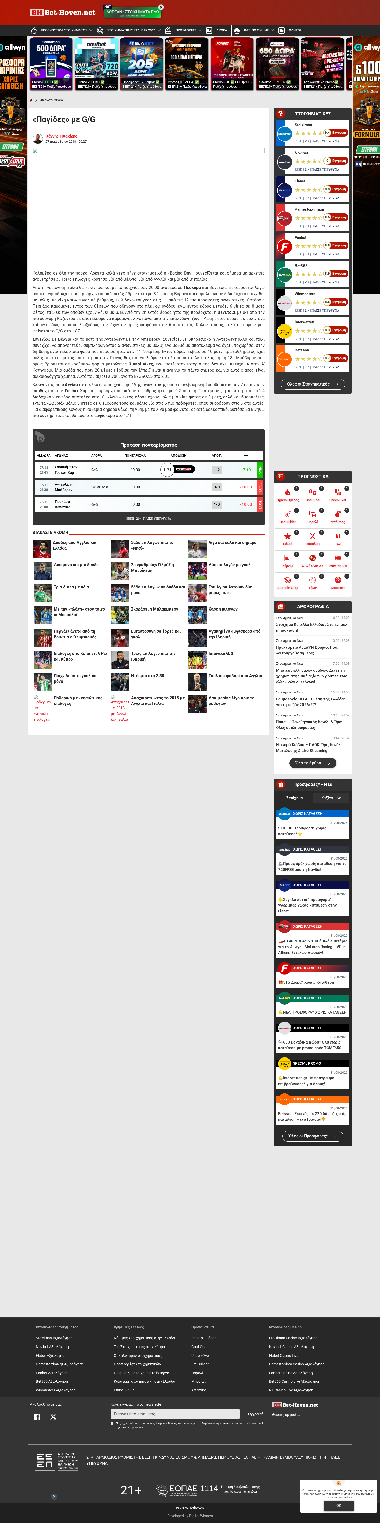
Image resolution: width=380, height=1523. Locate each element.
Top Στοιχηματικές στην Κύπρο (139, 1347)
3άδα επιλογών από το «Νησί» (152, 545)
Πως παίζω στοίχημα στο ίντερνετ (142, 1373)
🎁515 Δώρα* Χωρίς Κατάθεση (306, 982)
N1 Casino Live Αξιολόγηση (291, 1390)
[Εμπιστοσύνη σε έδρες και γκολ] (120, 638)
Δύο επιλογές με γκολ (230, 564)
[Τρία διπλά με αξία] (43, 593)
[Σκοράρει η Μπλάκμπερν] (120, 615)
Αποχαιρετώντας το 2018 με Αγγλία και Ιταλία (158, 700)
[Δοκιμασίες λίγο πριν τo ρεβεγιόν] (197, 704)
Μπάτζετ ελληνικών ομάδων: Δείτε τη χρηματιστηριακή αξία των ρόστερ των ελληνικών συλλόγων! (311, 676)
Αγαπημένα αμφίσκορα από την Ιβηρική (234, 634)
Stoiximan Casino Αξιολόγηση (293, 1338)
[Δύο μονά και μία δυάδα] (43, 571)
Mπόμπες (199, 1381)
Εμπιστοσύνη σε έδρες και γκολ (156, 634)
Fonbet (300, 237)
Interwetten (304, 322)
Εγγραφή (255, 1414)
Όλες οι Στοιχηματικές (309, 384)
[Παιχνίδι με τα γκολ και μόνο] (43, 682)
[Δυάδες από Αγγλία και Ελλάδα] (42, 549)
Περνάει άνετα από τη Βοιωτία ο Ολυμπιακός (75, 634)
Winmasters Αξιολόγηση (55, 1390)
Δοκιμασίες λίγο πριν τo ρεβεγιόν (231, 700)
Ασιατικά (198, 1390)
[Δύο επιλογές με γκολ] (197, 571)
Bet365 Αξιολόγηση (52, 1381)
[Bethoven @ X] (53, 1416)
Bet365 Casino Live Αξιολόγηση (294, 1381)
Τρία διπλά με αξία (71, 586)
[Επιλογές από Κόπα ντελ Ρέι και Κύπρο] (43, 660)
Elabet (300, 181)
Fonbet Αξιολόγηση (52, 1373)
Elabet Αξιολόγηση (51, 1355)
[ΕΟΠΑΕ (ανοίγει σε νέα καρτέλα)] (208, 1490)
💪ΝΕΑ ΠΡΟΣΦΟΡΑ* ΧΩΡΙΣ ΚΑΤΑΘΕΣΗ (312, 1012)
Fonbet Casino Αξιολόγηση (291, 1373)
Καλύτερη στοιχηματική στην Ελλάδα (144, 1381)
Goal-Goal (199, 1347)
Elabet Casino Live (283, 1355)
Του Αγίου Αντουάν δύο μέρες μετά (230, 589)
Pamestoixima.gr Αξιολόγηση (60, 1364)
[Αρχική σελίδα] (31, 100)
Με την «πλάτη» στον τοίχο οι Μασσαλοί (79, 612)
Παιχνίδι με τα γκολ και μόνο (76, 678)
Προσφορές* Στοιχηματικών (137, 1364)
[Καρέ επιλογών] (197, 615)
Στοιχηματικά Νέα (289, 618)
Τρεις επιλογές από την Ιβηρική (153, 656)
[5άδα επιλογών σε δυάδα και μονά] (120, 593)
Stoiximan (303, 125)
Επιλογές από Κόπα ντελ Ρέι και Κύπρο (80, 656)
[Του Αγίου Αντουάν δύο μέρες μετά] (197, 593)
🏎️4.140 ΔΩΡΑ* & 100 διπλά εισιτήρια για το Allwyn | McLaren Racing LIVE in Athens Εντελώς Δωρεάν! (312, 947)
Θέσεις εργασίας (286, 1415)
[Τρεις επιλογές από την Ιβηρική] (120, 660)
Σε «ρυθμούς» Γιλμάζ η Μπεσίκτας (152, 567)
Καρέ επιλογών (223, 609)
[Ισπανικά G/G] (197, 660)
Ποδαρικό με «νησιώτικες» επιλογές (79, 700)
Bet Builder (200, 1364)
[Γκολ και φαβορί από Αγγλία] (197, 682)
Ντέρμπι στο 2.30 (147, 675)
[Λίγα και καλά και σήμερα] (197, 549)
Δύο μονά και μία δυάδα (76, 564)
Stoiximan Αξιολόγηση (54, 1338)
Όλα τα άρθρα (308, 762)
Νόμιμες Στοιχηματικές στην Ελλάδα (144, 1338)
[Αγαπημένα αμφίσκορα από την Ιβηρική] (197, 638)
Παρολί (197, 1373)
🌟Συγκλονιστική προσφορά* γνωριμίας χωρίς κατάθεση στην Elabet (307, 905)
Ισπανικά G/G (221, 653)
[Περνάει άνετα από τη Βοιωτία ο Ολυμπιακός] (43, 638)
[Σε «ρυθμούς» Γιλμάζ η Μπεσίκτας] (120, 571)
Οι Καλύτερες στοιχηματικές (138, 1355)
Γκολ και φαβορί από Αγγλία (235, 675)
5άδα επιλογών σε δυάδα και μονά (158, 589)
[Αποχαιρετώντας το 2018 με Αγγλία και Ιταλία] (120, 709)
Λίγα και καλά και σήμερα (232, 542)
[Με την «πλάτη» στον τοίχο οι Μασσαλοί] (43, 615)
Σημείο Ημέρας (204, 1338)
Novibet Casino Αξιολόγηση (291, 1347)
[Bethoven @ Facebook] (37, 1416)
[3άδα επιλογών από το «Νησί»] (120, 549)
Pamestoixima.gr (309, 209)
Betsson (302, 350)
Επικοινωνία (124, 1390)
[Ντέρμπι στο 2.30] (120, 682)
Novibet (301, 153)
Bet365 (301, 265)
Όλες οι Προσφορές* (309, 1136)
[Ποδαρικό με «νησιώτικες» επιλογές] (43, 709)
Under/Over (200, 1355)
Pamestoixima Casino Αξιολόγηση (296, 1364)
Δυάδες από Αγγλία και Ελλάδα (74, 545)
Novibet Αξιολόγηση (52, 1347)
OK (338, 1505)
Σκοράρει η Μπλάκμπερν (154, 609)
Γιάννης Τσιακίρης (61, 136)
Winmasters (305, 294)
